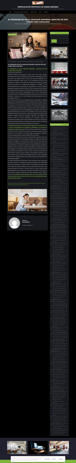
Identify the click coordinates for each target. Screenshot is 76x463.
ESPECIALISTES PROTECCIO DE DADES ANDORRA (38, 7)
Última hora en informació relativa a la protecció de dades (30, 61)
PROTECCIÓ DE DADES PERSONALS (21, 12)
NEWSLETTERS (34, 12)
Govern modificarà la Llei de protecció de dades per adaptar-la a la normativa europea (59, 178)
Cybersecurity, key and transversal (59, 226)
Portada (16, 23)
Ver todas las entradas (27, 225)
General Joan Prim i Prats (57, 195)
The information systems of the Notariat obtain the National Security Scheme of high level (58, 223)
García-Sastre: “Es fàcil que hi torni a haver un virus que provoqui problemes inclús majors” (59, 308)
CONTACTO (46, 12)
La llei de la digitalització (57, 158)
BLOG (40, 12)
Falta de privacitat (56, 350)
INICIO (10, 12)
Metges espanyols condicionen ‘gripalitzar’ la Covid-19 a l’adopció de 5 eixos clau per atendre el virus (59, 303)
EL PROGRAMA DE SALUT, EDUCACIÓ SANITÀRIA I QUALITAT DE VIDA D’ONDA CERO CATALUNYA (59, 330)
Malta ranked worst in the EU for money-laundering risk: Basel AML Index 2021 (59, 240)
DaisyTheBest (13, 61)
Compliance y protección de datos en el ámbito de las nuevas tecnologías (59, 129)
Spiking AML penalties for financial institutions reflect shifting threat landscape (59, 234)
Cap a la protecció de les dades (58, 197)
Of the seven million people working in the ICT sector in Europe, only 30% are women (59, 426)
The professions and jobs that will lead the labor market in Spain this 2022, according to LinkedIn (59, 432)
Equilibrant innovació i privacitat (58, 174)
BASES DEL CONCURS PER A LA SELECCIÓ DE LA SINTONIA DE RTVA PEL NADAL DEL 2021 (59, 184)
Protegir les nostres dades (57, 133)
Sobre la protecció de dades (58, 204)
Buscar (52, 33)
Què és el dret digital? (56, 187)
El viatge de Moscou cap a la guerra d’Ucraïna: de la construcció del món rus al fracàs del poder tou (59, 191)
